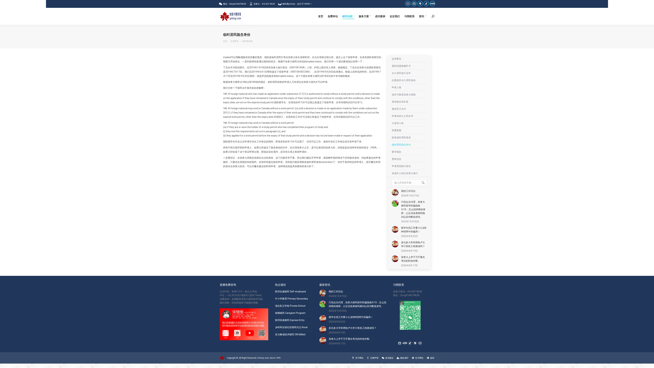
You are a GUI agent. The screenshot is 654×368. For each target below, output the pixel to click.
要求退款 (396, 151)
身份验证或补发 (400, 101)
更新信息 (396, 159)
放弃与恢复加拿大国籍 (404, 94)
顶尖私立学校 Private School (290, 305)
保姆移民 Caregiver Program (290, 313)
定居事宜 (396, 58)
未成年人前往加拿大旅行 (405, 173)
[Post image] (395, 192)
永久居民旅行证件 (401, 73)
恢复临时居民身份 (401, 137)
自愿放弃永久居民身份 (404, 80)
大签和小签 (398, 123)
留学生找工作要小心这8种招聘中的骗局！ (413, 229)
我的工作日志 (408, 191)
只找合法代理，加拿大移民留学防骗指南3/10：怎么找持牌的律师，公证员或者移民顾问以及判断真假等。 (413, 209)
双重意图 (396, 130)
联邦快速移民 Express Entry (290, 320)
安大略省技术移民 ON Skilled (290, 334)
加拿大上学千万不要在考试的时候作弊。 (413, 259)
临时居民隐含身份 (401, 144)
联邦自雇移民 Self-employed (290, 291)
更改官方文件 (399, 109)
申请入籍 (396, 87)
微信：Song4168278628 (234, 4)
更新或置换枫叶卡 (401, 66)
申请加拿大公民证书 (402, 116)
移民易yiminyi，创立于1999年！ (297, 4)
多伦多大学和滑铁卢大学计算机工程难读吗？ (413, 244)
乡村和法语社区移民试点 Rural (291, 327)
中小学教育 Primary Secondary (291, 298)
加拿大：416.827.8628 (264, 4)
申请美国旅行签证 (401, 166)
